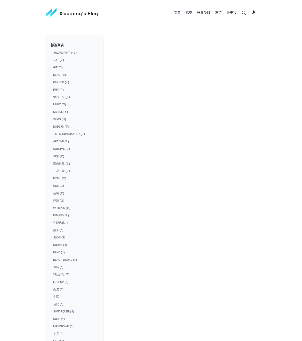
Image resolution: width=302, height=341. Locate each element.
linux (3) (59, 104)
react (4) (60, 75)
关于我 (231, 13)
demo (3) (59, 119)
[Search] (243, 12)
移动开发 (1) (61, 274)
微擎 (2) (58, 156)
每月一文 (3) (61, 97)
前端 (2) (58, 193)
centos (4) (61, 82)
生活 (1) (58, 296)
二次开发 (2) (61, 171)
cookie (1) (60, 245)
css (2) (58, 186)
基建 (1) (58, 304)
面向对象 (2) (61, 163)
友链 (218, 13)
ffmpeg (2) (61, 215)
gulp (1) (59, 319)
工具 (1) (58, 333)
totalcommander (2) (69, 134)
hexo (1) (59, 252)
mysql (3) (60, 112)
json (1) (59, 237)
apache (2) (61, 141)
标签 (189, 13)
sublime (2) (61, 149)
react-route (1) (65, 260)
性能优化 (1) (61, 223)
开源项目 (203, 13)
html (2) (59, 178)
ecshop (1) (60, 282)
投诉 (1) (58, 230)
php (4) (58, 89)
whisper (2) (61, 208)
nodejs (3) (61, 126)
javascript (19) (65, 52)
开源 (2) (58, 200)
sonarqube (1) (63, 311)
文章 (177, 13)
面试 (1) (58, 289)
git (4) (58, 67)
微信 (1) (58, 267)
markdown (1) (63, 326)
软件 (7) (58, 60)
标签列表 (57, 45)
